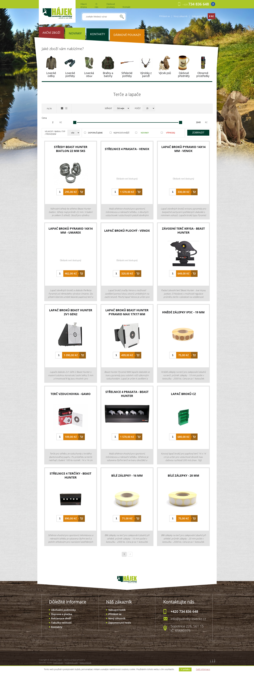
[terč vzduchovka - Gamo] (70, 419)
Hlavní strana (83, 5)
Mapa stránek (85, 662)
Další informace (203, 669)
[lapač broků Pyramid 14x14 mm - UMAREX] (70, 255)
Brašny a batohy (108, 74)
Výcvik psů (165, 73)
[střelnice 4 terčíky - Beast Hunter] (70, 500)
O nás (96, 5)
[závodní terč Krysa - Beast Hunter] (183, 255)
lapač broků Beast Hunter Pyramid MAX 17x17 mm (126, 312)
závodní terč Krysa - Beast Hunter (183, 230)
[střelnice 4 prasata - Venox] (127, 174)
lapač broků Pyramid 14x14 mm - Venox (183, 149)
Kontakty (56, 627)
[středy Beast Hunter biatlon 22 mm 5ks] (70, 174)
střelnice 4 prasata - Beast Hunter (127, 394)
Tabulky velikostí (61, 622)
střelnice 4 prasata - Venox (127, 149)
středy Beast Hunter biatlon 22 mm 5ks (70, 149)
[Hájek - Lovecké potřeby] (57, 24)
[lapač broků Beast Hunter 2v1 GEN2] (70, 337)
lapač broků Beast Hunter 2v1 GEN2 (70, 312)
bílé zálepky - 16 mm (127, 475)
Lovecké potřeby (70, 74)
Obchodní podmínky (63, 610)
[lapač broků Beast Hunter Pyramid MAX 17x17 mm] (127, 337)
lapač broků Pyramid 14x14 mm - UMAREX (71, 230)
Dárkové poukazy (111, 5)
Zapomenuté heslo (119, 622)
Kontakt (126, 6)
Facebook (213, 4)
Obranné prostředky (202, 74)
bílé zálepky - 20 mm (183, 475)
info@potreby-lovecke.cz (188, 619)
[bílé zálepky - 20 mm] (183, 500)
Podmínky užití (71, 662)
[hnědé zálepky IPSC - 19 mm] (183, 337)
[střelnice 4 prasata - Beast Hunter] (127, 419)
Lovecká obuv (89, 74)
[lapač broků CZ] (183, 419)
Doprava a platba (61, 614)
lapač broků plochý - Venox (127, 231)
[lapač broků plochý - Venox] (127, 255)
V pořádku (185, 669)
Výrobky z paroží (146, 74)
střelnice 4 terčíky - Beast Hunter (70, 475)
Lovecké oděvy (51, 74)
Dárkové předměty (184, 74)
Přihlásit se (164, 16)
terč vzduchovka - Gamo (71, 394)
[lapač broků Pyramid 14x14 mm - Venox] (183, 174)
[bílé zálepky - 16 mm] (127, 500)
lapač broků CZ (183, 394)
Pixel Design (58, 662)
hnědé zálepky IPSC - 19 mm (183, 312)
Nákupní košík (117, 610)
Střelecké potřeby (126, 74)
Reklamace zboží (61, 618)
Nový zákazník (180, 16)
